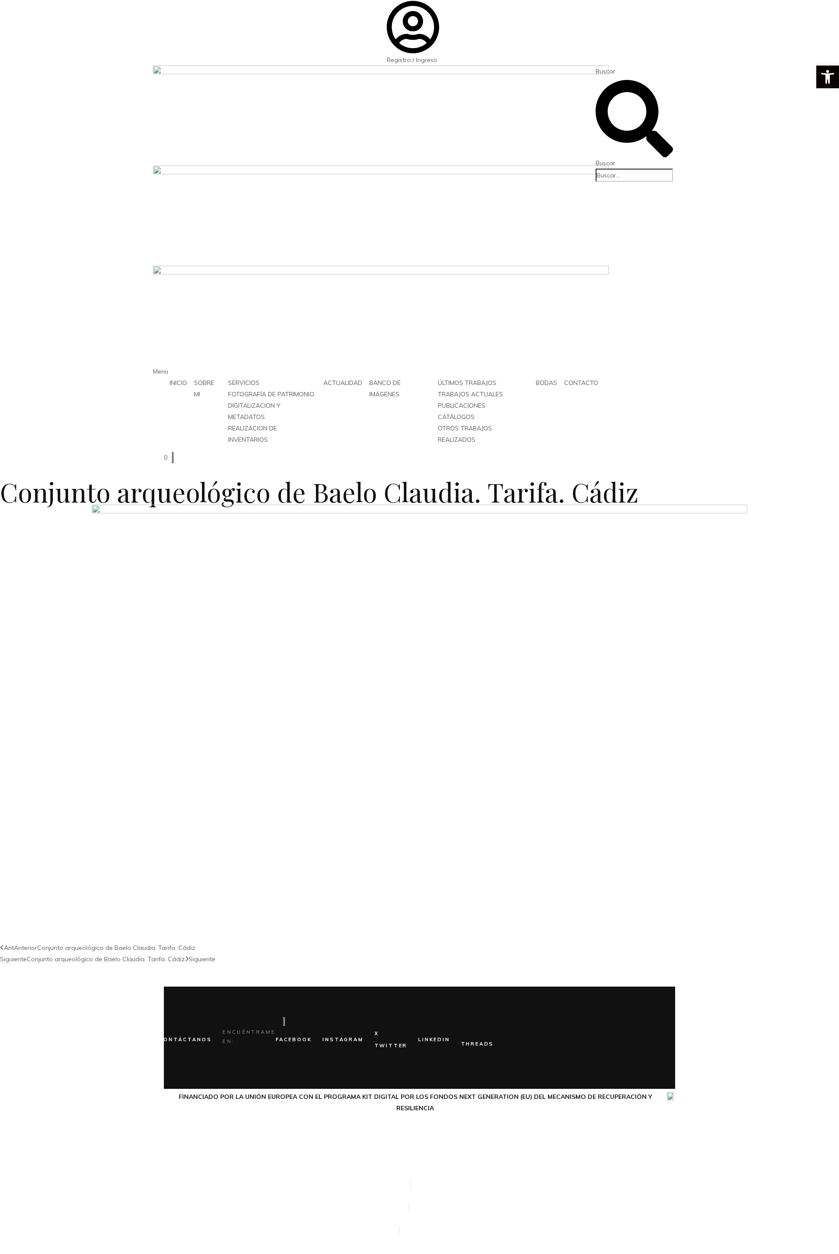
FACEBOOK (294, 1039)
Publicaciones (461, 405)
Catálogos (456, 417)
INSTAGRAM (342, 1039)
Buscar (605, 71)
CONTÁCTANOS (185, 1039)
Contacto (581, 383)
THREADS (477, 1044)
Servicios (244, 383)
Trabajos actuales (470, 394)
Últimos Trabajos (467, 383)
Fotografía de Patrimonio (271, 394)
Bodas (546, 383)
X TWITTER (391, 1039)
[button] (827, 77)
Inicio (178, 383)
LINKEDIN (434, 1039)
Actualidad (342, 383)
